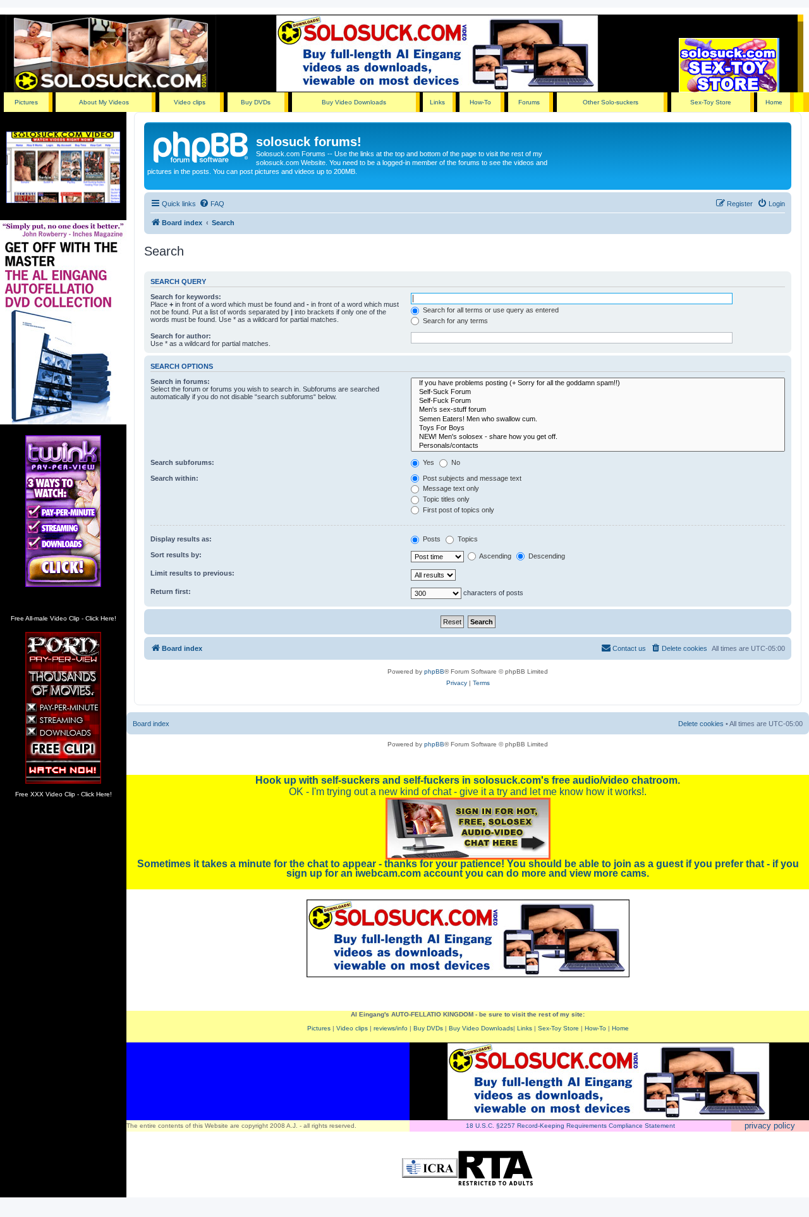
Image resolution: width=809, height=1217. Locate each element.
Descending (545, 556)
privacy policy (770, 1125)
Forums (529, 102)
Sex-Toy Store (710, 102)
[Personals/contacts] (598, 446)
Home (773, 102)
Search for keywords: (185, 296)
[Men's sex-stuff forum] (598, 409)
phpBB (434, 671)
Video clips (189, 102)
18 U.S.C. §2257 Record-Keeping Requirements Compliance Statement (570, 1125)
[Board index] (201, 145)
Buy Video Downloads (354, 102)
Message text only (450, 488)
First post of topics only (457, 510)
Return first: (170, 591)
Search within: (174, 478)
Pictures (26, 102)
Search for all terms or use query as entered (490, 310)
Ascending (494, 556)
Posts (431, 539)
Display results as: (181, 539)
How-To (480, 102)
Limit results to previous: (192, 573)
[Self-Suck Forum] (598, 392)
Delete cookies (701, 723)
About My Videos (104, 102)
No (454, 462)
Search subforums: (182, 462)
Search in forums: (180, 381)
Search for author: (180, 336)
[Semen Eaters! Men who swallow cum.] (598, 419)
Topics (467, 539)
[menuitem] (211, 203)
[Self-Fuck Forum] (598, 401)
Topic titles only (445, 499)
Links (437, 102)
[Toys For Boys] (598, 428)
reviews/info (391, 1028)
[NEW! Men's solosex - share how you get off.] (598, 437)
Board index (151, 723)
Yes (427, 462)
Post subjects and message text (471, 478)
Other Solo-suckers (610, 102)
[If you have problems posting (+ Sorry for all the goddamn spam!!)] (598, 383)
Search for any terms (454, 320)
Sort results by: (176, 555)
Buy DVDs (256, 102)
